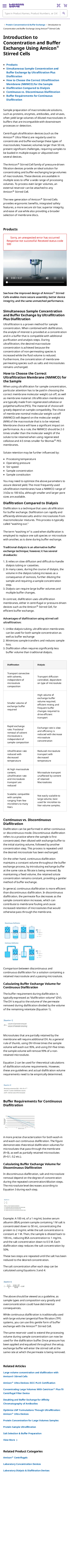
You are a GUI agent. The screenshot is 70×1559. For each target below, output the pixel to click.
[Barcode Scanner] (59, 5)
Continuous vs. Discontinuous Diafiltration (33, 92)
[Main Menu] (5, 5)
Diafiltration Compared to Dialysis (28, 88)
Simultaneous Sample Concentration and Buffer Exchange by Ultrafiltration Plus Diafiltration (32, 72)
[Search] (63, 13)
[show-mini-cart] (65, 5)
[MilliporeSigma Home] (16, 5)
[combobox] (35, 13)
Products (12, 64)
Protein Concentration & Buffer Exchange (25, 24)
